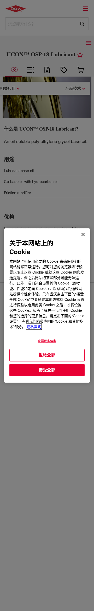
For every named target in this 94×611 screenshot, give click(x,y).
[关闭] (83, 234)
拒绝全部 (47, 355)
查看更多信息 (47, 341)
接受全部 (47, 370)
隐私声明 (34, 326)
